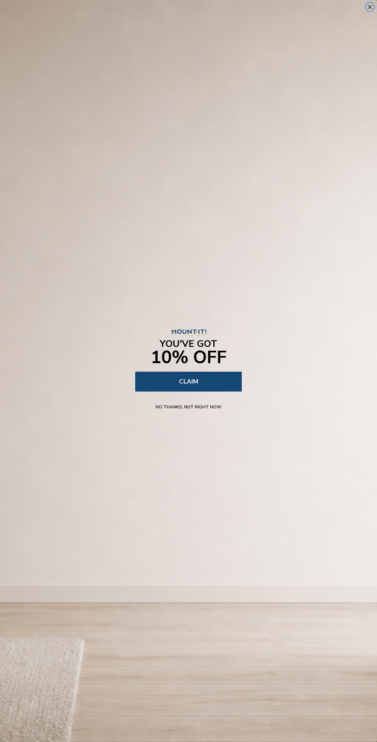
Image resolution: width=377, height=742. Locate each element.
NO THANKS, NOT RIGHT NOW (189, 407)
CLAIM (188, 381)
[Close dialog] (370, 7)
